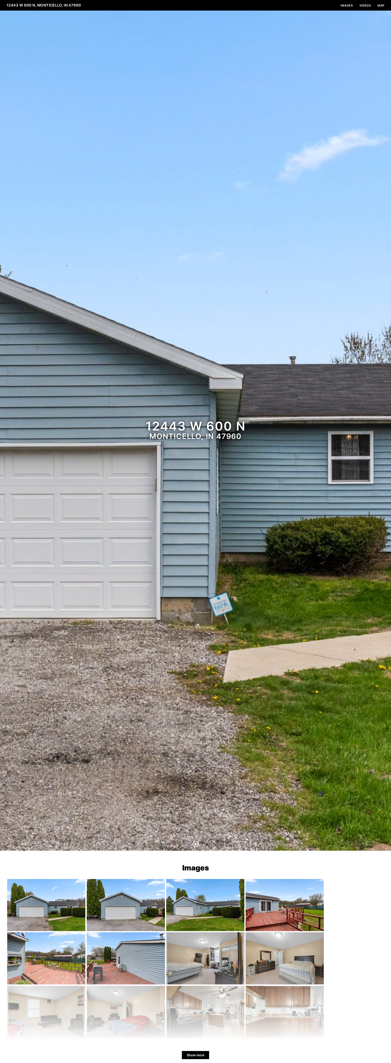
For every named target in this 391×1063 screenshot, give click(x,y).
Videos (365, 5)
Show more (195, 1055)
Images (346, 5)
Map (381, 5)
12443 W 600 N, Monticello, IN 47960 (44, 5)
